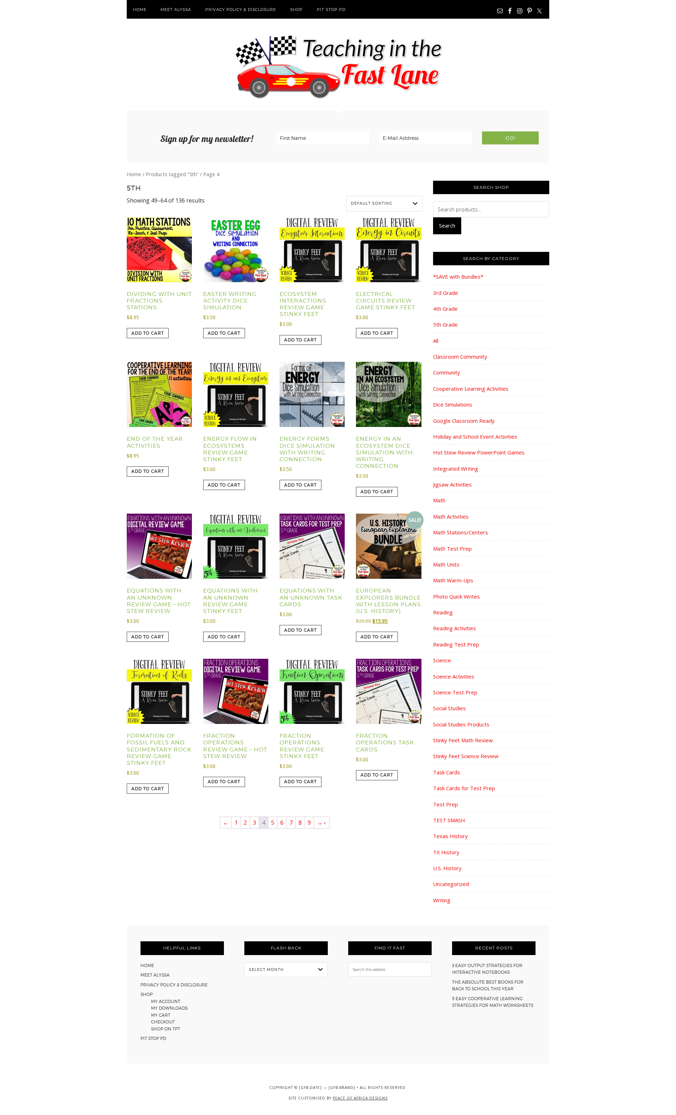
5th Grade (445, 324)
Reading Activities (454, 628)
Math (439, 500)
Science (442, 660)
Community (446, 372)
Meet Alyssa (155, 975)
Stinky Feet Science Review (466, 756)
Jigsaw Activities (452, 484)
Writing (441, 900)
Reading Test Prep (456, 644)
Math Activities (451, 516)
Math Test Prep (452, 548)
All (435, 340)
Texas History (450, 836)
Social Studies (449, 708)
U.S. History (447, 868)
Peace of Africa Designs (360, 1098)
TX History (446, 852)
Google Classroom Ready (464, 420)
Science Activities (453, 676)
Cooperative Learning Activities (470, 388)
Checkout (163, 1021)
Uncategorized (451, 883)
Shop (146, 994)
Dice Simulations (452, 404)
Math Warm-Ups (453, 580)
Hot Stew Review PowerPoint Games (479, 452)
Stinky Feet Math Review (463, 740)
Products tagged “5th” (172, 174)
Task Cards (446, 772)
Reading (443, 612)
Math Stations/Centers (460, 532)
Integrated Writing (455, 468)
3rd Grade (445, 292)
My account (165, 1001)
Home (134, 174)
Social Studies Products (461, 724)
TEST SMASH (449, 820)
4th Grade (445, 308)
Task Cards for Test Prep (464, 788)
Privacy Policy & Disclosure (174, 984)
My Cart (160, 1015)
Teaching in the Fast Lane (338, 64)
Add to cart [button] (147, 333)
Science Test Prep (455, 692)
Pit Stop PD (153, 1038)
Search (447, 225)
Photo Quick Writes (456, 596)
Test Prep (445, 804)
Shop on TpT (165, 1029)
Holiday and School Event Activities (475, 436)
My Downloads (169, 1008)
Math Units (446, 564)
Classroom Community (460, 356)
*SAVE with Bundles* (458, 276)
